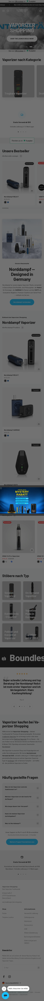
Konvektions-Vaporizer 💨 (22, 498)
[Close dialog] (1, 488)
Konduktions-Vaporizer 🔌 (22, 500)
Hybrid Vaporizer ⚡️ (22, 503)
